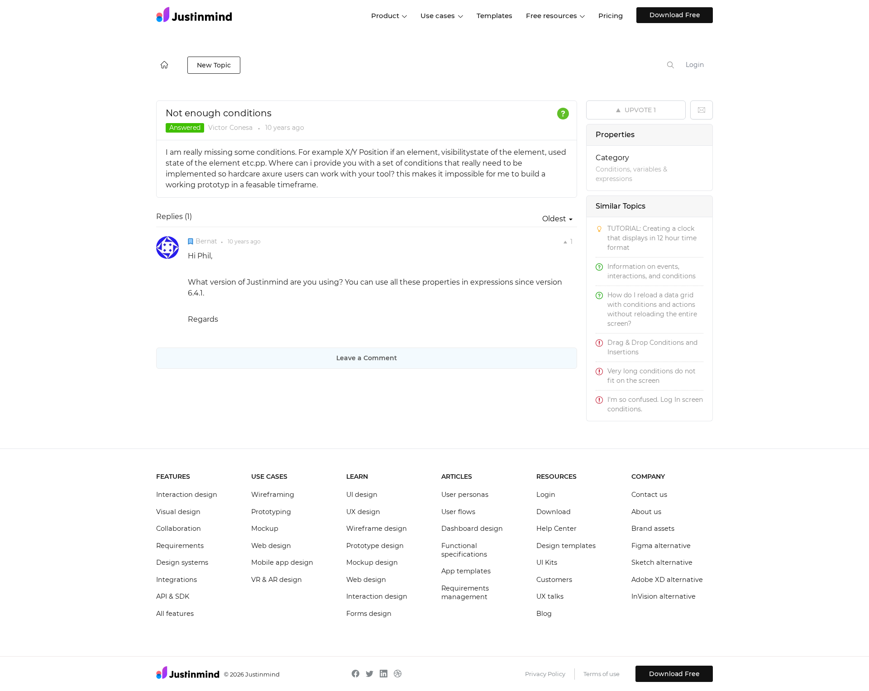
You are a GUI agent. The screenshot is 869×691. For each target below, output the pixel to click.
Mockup (264, 528)
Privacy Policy (545, 673)
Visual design (178, 512)
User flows (458, 512)
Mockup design (372, 562)
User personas (464, 495)
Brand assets (652, 528)
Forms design (369, 614)
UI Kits (546, 562)
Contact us (649, 495)
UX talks (549, 596)
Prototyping (271, 512)
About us (646, 512)
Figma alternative (661, 546)
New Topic (214, 65)
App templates (466, 571)
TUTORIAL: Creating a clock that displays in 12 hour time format (652, 238)
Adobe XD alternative (667, 580)
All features (175, 614)
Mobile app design (282, 562)
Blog (544, 614)
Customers (554, 580)
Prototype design (375, 546)
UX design (363, 512)
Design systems (182, 562)
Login (695, 65)
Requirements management (465, 592)
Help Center (556, 528)
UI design (361, 495)
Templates (494, 15)
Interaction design (186, 495)
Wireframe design (376, 528)
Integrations (176, 580)
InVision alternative (663, 596)
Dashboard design (472, 528)
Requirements (180, 546)
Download (553, 512)
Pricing (610, 15)
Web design (271, 546)
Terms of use (601, 673)
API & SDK (172, 596)
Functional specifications (464, 550)
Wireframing (272, 495)
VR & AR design (276, 580)
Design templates (566, 546)
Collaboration (178, 528)
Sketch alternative (661, 562)
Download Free (674, 15)
